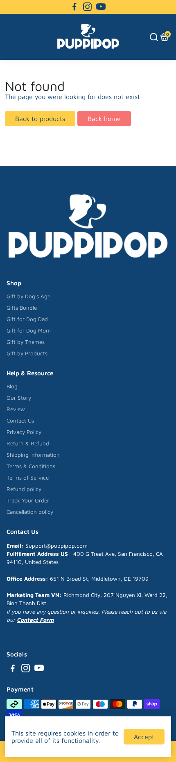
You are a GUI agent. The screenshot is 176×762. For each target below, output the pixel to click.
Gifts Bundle (22, 307)
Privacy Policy (24, 432)
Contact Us (20, 420)
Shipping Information (33, 454)
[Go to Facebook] (74, 7)
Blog (12, 386)
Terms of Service (28, 477)
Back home (104, 118)
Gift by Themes (26, 342)
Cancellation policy (30, 512)
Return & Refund (28, 443)
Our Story (19, 397)
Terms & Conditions (31, 466)
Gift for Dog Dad (27, 319)
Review (16, 409)
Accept (144, 736)
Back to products (40, 118)
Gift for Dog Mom (29, 330)
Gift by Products (27, 353)
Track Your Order (28, 500)
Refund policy (24, 489)
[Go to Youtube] (101, 7)
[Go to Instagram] (87, 7)
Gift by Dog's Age (28, 296)
